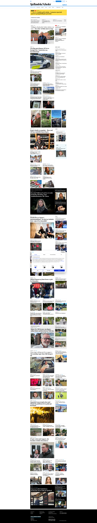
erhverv (59, 65)
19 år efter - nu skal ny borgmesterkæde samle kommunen (59, 474)
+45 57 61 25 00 (35, 520)
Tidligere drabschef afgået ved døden (60, 54)
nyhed (59, 52)
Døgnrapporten (35, 19)
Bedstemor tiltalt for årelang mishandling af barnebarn (35, 241)
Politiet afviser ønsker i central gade (60, 80)
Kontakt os (41, 513)
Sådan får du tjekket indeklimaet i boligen (34, 474)
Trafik (59, 78)
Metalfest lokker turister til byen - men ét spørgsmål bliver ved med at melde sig (61, 352)
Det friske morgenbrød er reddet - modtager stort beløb (48, 426)
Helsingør (32, 327)
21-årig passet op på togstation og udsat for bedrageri (57, 21)
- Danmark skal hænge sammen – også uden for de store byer (61, 133)
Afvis (37, 270)
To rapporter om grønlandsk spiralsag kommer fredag (60, 73)
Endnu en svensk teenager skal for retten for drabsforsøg (48, 301)
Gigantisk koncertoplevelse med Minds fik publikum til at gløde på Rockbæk (60, 60)
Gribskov (56, 65)
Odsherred (31, 350)
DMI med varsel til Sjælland (59, 56)
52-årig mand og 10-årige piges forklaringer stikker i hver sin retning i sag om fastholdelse (36, 97)
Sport (62, 7)
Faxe (56, 400)
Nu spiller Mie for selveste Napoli (60, 328)
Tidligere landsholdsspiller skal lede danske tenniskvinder (60, 231)
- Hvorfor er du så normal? (60, 402)
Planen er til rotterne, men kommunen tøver (35, 301)
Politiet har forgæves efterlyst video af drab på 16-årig (35, 72)
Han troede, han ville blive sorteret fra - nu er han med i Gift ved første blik (60, 376)
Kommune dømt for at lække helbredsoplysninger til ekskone (60, 40)
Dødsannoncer (58, 7)
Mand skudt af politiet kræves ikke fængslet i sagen (61, 87)
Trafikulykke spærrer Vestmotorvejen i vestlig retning (60, 83)
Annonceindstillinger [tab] (53, 254)
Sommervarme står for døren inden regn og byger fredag (60, 279)
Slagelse (31, 437)
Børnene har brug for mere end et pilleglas (60, 149)
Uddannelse (61, 437)
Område (42, 7)
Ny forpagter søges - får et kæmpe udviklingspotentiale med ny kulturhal (48, 84)
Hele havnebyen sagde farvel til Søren (60, 339)
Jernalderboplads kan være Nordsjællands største (35, 426)
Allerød (31, 424)
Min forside (38, 7)
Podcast (35, 191)
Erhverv (50, 7)
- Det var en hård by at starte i (48, 389)
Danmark (31, 70)
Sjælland (43, 19)
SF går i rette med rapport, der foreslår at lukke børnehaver (39, 440)
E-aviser (54, 1)
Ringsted (56, 78)
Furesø (58, 25)
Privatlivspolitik (50, 512)
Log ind (63, 1)
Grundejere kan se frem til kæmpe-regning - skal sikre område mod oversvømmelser (35, 461)
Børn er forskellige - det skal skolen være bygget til (48, 474)
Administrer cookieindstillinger (52, 513)
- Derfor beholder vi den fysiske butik (48, 98)
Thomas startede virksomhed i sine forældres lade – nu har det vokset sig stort (60, 67)
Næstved (56, 350)
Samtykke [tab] (35, 254)
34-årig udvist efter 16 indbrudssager (45, 21)
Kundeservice (32, 511)
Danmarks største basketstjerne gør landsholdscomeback (60, 90)
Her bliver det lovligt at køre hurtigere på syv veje (35, 178)
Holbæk (31, 400)
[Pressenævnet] (51, 519)
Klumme (46, 472)
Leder (60, 147)
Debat (53, 7)
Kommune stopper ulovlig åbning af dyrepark (61, 64)
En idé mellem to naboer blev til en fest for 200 (60, 301)
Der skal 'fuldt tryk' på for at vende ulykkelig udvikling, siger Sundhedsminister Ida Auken (42, 194)
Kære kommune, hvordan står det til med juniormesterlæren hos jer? (60, 461)
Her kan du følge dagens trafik (60, 50)
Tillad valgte (48, 270)
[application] (36, 118)
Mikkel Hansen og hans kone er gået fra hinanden (41, 280)
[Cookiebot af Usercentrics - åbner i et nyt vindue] (61, 252)
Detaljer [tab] (44, 254)
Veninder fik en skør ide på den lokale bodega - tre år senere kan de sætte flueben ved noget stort (36, 314)
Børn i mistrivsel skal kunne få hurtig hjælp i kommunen (60, 191)
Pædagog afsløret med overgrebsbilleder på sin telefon (47, 178)
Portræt (35, 487)
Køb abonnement (58, 1)
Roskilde (32, 25)
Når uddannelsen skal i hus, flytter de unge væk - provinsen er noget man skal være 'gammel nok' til (60, 488)
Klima (34, 459)
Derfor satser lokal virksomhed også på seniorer (48, 314)
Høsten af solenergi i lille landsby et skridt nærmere (60, 500)
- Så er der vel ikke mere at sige (42, 28)
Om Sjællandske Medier (51, 511)
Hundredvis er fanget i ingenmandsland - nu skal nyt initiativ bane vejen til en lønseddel (42, 219)
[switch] (44, 267)
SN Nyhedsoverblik (32, 7)
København (56, 88)
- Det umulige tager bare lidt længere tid (41, 354)
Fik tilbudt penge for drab (60, 27)
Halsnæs (56, 75)
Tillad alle (59, 270)
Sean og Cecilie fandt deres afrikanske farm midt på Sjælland (41, 489)
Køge (64, 19)
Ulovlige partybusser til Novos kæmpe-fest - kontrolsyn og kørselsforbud (39, 50)
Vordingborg (57, 437)
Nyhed (34, 25)
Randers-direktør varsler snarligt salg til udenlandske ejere (61, 243)
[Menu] (66, 1)
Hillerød (56, 37)
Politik (60, 472)
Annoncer (32, 513)
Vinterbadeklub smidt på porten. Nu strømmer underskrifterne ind (34, 84)
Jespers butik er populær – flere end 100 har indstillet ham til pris (41, 131)
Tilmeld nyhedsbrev (42, 512)
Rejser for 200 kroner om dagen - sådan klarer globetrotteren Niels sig (42, 330)
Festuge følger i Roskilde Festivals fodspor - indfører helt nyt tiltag (60, 426)
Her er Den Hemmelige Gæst (60, 77)
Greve (32, 19)
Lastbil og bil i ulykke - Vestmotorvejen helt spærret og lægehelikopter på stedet (46, 13)
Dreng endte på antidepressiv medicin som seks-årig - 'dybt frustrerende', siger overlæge (60, 203)
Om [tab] (61, 254)
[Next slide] (66, 119)
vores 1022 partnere (36, 258)
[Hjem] (30, 1)
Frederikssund (57, 374)
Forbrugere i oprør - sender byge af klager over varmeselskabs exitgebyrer (35, 152)
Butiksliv (47, 387)
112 (58, 37)
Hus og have (34, 472)
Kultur (59, 350)
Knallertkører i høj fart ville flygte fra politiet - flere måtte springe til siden (35, 21)
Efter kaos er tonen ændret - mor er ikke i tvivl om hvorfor (48, 165)
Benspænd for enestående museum (35, 376)
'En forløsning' (60, 389)
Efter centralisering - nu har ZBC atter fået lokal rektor (60, 439)
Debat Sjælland (61, 459)
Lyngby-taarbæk (55, 19)
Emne (46, 7)
